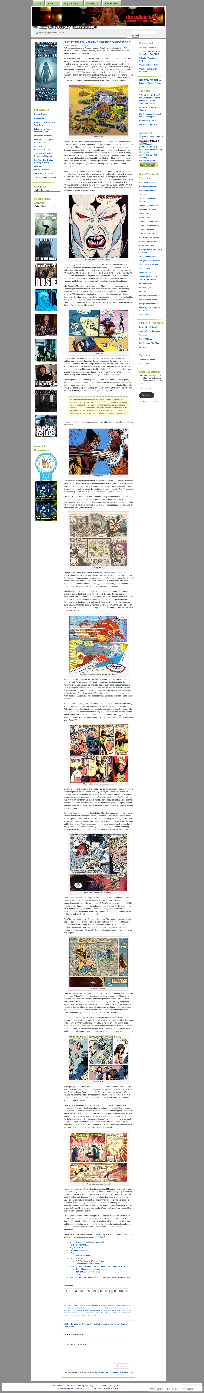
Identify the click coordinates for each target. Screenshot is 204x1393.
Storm (66, 1313)
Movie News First (146, 246)
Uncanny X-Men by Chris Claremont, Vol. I (87, 1242)
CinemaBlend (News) (148, 327)
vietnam (114, 1313)
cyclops (111, 1305)
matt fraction (118, 1308)
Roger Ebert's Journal (148, 265)
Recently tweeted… (150, 80)
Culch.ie (142, 194)
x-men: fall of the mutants (86, 1315)
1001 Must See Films (148, 182)
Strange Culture (145, 284)
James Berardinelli (147, 360)
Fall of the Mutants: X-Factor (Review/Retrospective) (87, 1324)
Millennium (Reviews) (43, 136)
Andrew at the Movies (148, 186)
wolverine (122, 1313)
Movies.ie (143, 335)
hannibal (72, 1308)
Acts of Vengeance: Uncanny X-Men (91, 1269)
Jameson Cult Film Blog (149, 226)
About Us (53, 3)
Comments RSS (57, 32)
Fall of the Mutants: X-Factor (87, 1264)
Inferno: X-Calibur (83, 1256)
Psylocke (96, 1310)
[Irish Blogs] (145, 152)
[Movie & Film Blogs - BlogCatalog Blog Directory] (151, 150)
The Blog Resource (147, 160)
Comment (121, 1366)
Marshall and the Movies (149, 242)
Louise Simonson (93, 1308)
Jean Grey (81, 1308)
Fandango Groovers (147, 209)
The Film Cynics (146, 288)
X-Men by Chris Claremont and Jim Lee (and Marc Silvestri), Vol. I (97, 1266)
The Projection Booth (148, 300)
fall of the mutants (122, 1305)
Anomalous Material (147, 190)
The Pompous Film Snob (149, 296)
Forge (66, 1308)
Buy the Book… (72, 3)
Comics (76, 1305)
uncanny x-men (75, 1313)
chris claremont (92, 1305)
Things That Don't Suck (149, 304)
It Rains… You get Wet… (149, 221)
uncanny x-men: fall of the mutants (96, 1313)
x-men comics (69, 1315)
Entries (44, 32)
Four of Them (144, 217)
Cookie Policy (112, 1388)
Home (38, 3)
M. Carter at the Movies (149, 238)
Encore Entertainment (148, 205)
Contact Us (92, 3)
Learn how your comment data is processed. (114, 1372)
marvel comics (106, 1308)
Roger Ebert (144, 364)
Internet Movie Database (149, 331)
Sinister (104, 1310)
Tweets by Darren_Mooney (150, 83)
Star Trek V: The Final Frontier (119, 1310)
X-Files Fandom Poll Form (45, 178)
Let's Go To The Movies (149, 234)
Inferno (73, 1253)
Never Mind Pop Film (148, 257)
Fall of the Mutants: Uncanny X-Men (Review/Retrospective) (97, 41)
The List (142, 292)
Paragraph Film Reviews (149, 261)
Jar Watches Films (147, 230)
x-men (129, 1313)
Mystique (88, 1310)
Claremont (103, 1305)
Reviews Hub (111, 3)
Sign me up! (146, 395)
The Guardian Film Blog (149, 343)
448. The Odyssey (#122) (149, 47)
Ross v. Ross (144, 269)
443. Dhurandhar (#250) (149, 65)
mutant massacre (77, 1310)
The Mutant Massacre (79, 1250)
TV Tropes (143, 347)
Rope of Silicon (145, 339)
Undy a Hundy (145, 315)
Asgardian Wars (76, 1248)
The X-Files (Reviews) (43, 174)
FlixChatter (143, 213)
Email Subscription (150, 372)
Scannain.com (145, 273)
